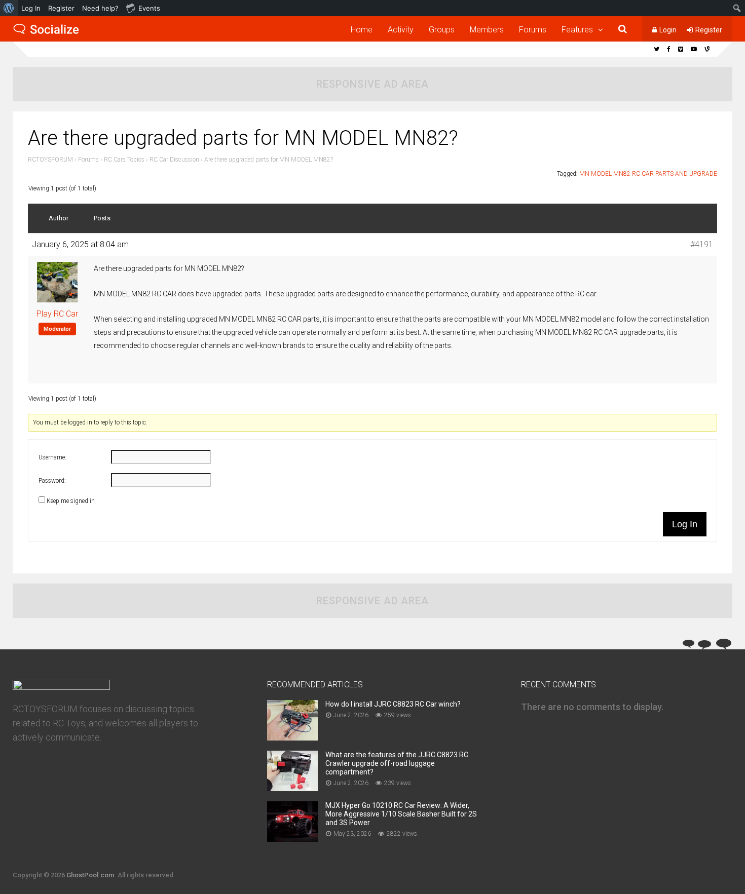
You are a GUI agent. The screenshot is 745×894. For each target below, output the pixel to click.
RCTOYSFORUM (50, 159)
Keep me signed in (71, 500)
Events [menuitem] (149, 8)
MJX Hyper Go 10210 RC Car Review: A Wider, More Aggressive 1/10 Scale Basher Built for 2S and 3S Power (401, 814)
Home (361, 29)
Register (708, 30)
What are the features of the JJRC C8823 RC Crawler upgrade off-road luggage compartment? (396, 763)
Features (577, 29)
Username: (52, 457)
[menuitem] (9, 8)
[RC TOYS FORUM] (46, 32)
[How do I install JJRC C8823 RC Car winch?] (292, 737)
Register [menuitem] (61, 8)
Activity (401, 29)
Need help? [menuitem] (100, 8)
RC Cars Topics (124, 159)
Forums (532, 29)
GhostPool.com (90, 875)
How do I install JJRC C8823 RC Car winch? (393, 704)
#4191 (701, 244)
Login (668, 30)
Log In (684, 524)
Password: (52, 480)
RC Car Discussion (174, 159)
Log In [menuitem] (31, 8)
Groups (442, 29)
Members (487, 29)
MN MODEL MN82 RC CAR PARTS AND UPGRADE (648, 173)
